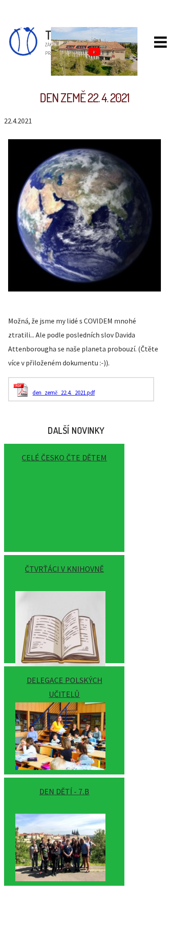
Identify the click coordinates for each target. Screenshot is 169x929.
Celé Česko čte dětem (64, 457)
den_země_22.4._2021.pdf (63, 392)
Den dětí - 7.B (64, 791)
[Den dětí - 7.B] (64, 828)
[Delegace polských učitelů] (64, 717)
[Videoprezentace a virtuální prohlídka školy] (94, 51)
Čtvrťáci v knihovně (64, 569)
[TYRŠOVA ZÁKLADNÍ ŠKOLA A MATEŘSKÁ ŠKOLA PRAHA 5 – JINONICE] (14, 53)
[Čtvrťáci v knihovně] (64, 605)
